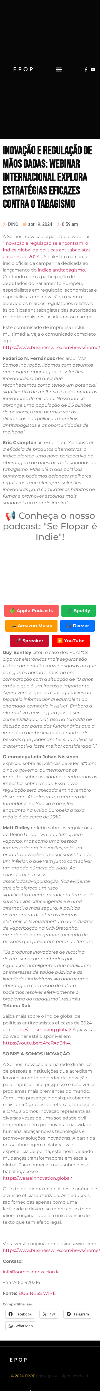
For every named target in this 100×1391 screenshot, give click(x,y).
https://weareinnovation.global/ (37, 1178)
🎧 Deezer (77, 625)
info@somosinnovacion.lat (32, 1271)
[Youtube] (93, 69)
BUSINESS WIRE (37, 1293)
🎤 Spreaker (29, 640)
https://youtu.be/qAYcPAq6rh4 (36, 1043)
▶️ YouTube (70, 640)
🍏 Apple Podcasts (31, 610)
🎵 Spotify (78, 610)
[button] (59, 69)
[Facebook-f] (86, 69)
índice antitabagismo (61, 270)
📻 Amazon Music (31, 625)
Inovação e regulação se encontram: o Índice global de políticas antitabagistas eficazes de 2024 (47, 250)
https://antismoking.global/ (41, 1029)
